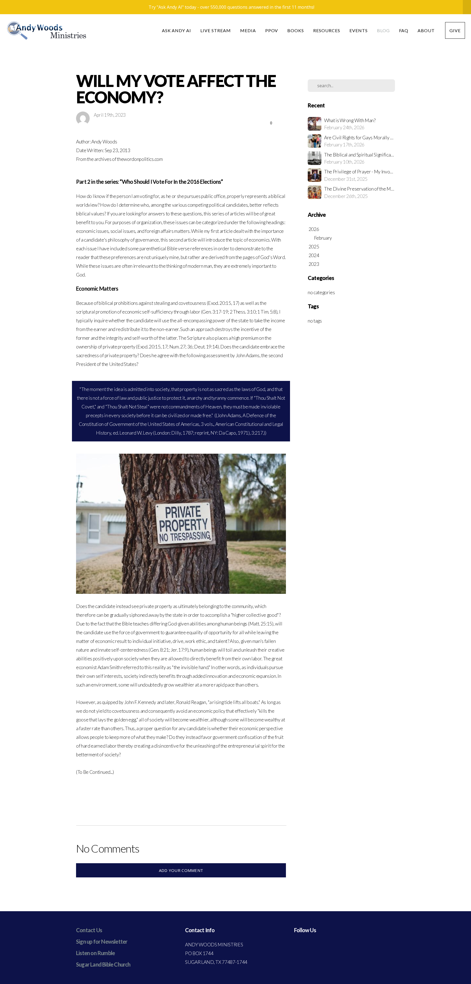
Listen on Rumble (95, 953)
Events (358, 30)
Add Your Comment (181, 870)
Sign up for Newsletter (101, 941)
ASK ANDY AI (176, 30)
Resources (326, 30)
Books (295, 30)
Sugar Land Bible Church (103, 964)
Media (248, 30)
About (427, 30)
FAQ (404, 30)
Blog (383, 30)
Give (455, 30)
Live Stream (215, 30)
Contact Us (89, 930)
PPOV (271, 30)
